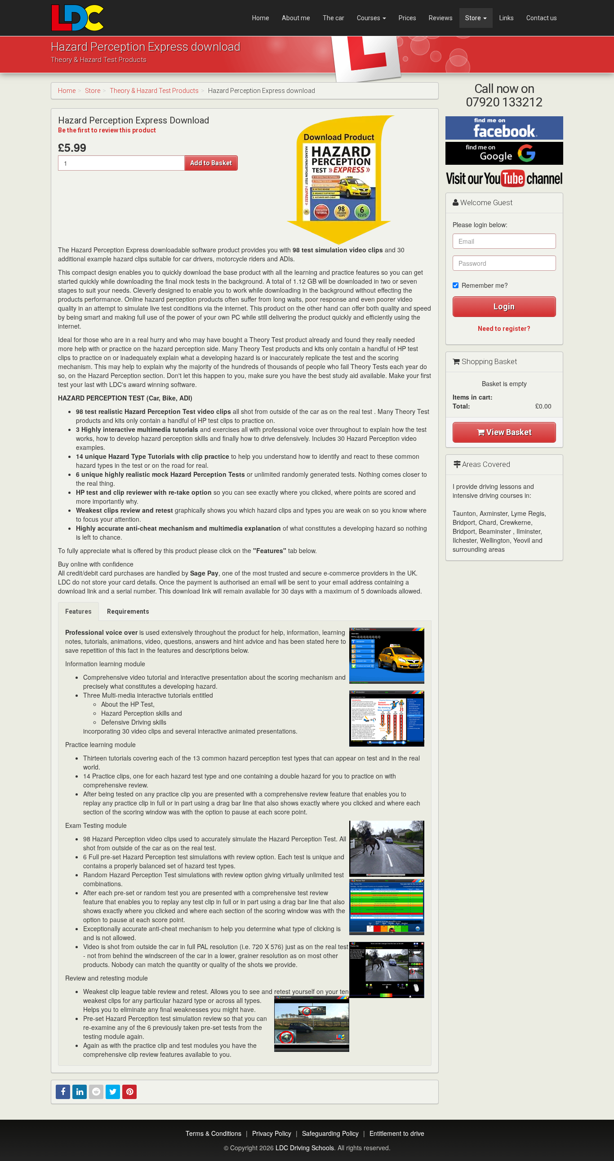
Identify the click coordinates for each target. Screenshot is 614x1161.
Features (78, 611)
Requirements (128, 611)
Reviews (441, 18)
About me (296, 18)
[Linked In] (79, 1092)
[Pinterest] (129, 1092)
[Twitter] (113, 1092)
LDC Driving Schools (305, 1147)
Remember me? (485, 285)
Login (504, 306)
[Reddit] (96, 1092)
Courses (369, 18)
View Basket (508, 432)
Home (260, 18)
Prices (407, 18)
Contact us (541, 18)
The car (333, 18)
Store (473, 18)
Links (506, 18)
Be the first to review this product (107, 130)
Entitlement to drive (396, 1133)
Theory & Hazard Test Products (154, 90)
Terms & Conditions (213, 1133)
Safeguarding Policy (330, 1133)
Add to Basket (211, 163)
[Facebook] (63, 1092)
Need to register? (504, 328)
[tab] (79, 611)
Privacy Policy (271, 1133)
